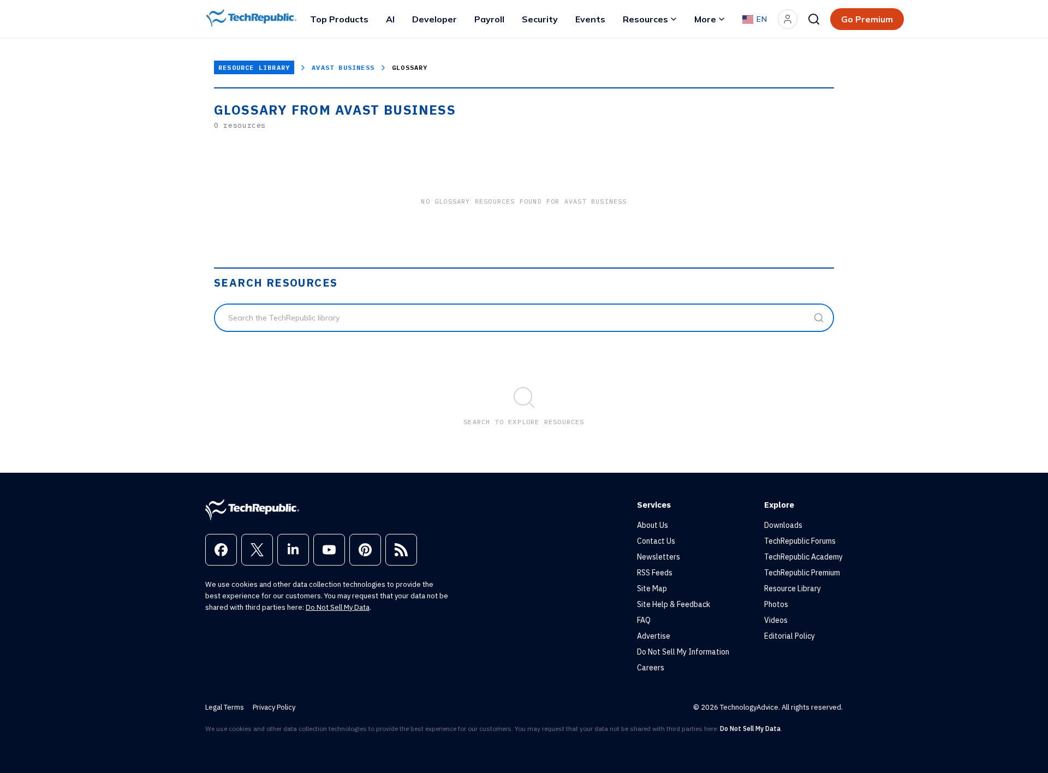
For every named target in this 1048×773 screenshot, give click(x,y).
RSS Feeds (654, 573)
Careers (650, 668)
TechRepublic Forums (800, 541)
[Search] (814, 19)
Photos (776, 604)
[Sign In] (787, 19)
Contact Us (656, 541)
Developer (434, 19)
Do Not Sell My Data (338, 607)
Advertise (653, 636)
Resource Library (254, 67)
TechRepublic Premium (802, 573)
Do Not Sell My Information (683, 652)
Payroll (489, 19)
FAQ (644, 620)
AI (390, 19)
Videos (776, 620)
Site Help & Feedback (673, 604)
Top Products (339, 19)
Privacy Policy (274, 707)
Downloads (783, 525)
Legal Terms (224, 707)
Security (540, 19)
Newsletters (658, 557)
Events (590, 19)
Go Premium (867, 19)
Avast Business (343, 67)
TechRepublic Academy (803, 557)
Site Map (652, 588)
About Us (652, 525)
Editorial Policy (789, 636)
